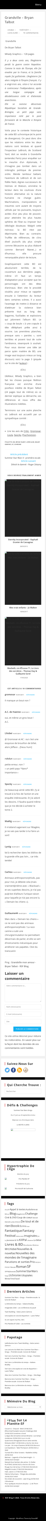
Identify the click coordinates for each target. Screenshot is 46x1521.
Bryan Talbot (21, 442)
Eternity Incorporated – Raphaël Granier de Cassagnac (23, 541)
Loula (10, 435)
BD (14, 442)
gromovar (10, 694)
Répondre (30, 695)
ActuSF (7, 1210)
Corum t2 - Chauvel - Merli (14, 1429)
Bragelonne (20, 1214)
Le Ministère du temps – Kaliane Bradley (19, 1304)
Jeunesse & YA (13, 1240)
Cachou (9, 871)
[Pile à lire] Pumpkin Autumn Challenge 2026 (21, 1431)
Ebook (15, 1226)
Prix (32, 1262)
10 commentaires (31, 33)
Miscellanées (27, 1245)
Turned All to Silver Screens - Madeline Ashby (21, 1452)
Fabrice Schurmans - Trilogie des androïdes (20, 1474)
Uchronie (17, 444)
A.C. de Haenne (13, 711)
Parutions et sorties (17, 1262)
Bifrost (7, 1214)
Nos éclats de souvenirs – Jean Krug (17, 1479)
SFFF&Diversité (10, 1271)
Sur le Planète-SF (17, 1422)
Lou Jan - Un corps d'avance (15, 1445)
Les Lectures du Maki (12, 1349)
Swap (6, 1276)
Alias (6, 1375)
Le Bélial (37, 1240)
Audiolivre (30, 1209)
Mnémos (36, 1245)
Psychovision (29, 435)
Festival (10, 1235)
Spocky (17, 435)
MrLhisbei (11, 1249)
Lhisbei (11, 30)
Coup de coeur (24, 1217)
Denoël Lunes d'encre (12, 1222)
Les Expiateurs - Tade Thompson (16, 1448)
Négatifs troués (10, 1469)
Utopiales (27, 1275)
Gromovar (35, 431)
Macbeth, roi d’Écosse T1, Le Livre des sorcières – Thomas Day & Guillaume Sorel (23, 671)
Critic (26, 431)
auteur (23, 363)
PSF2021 (7, 1267)
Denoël (35, 1218)
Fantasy (28, 1230)
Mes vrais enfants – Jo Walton (23, 607)
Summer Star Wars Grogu (23, 1110)
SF (12, 444)
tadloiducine (9, 1343)
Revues (13, 1267)
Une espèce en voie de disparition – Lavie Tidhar (22, 1316)
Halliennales (20, 1236)
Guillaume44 (11, 913)
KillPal (23, 1240)
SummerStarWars (27, 1271)
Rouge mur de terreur (13, 1467)
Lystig (8, 846)
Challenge (31, 1213)
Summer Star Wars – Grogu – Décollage (26, 1375)
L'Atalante (30, 1240)
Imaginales (30, 1235)
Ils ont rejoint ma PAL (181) (14, 1320)
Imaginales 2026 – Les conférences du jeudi (20, 1308)
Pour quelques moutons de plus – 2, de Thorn (21, 1483)
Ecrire (23, 1226)
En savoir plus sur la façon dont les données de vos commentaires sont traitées (23, 1043)
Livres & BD (13, 33)
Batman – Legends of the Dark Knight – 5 (19, 1457)
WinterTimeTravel (12, 1278)
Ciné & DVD (11, 1217)
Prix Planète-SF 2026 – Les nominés (17, 1324)
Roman (21, 1266)
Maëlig (8, 821)
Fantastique (13, 1230)
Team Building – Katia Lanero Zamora (18, 1312)
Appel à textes (18, 1209)
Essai (27, 1226)
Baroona (8, 1379)
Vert (6, 1356)
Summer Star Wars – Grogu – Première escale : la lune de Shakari (22, 1350)
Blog (13, 1213)
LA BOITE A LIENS (23, 1125)
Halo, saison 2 (10, 1472)
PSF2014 (37, 1262)
